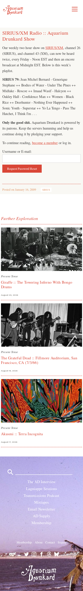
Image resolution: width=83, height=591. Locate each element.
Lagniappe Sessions (41, 488)
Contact (50, 542)
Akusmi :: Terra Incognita (22, 433)
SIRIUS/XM (54, 47)
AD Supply (41, 515)
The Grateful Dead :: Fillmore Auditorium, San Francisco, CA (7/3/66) (39, 360)
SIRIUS (46, 189)
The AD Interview (41, 481)
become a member (45, 142)
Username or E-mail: (17, 151)
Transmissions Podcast (41, 495)
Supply (62, 542)
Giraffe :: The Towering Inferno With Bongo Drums (36, 284)
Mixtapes (41, 502)
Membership (41, 522)
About (38, 542)
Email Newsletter (41, 509)
